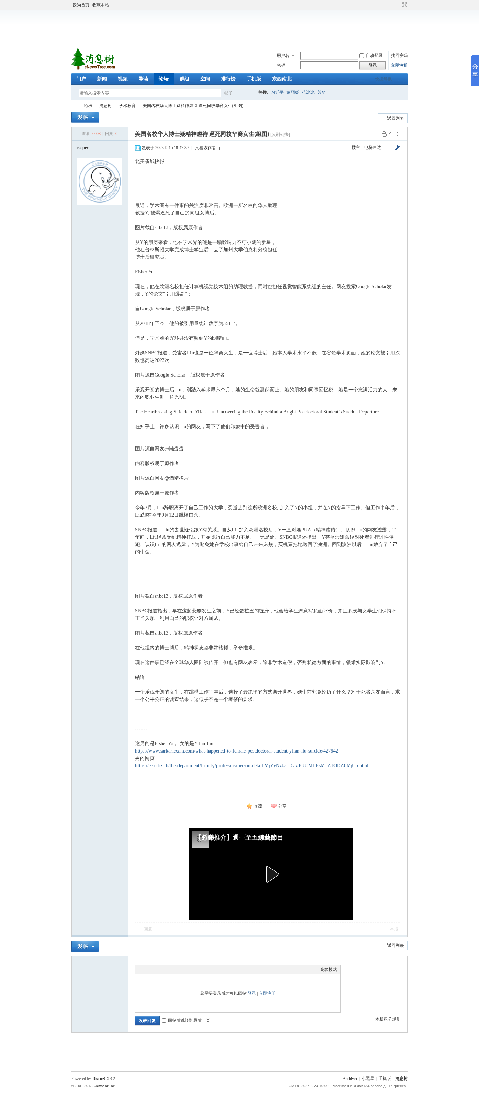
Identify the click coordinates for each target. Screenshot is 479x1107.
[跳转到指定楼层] (397, 147)
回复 (148, 929)
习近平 (277, 92)
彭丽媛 (292, 92)
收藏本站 (100, 4)
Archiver (350, 1078)
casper (82, 147)
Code (182, 969)
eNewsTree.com (74, 106)
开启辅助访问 (398, 5)
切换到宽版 (404, 5)
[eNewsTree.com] (93, 68)
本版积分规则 (387, 1019)
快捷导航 (383, 79)
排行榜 (228, 78)
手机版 (254, 78)
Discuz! (99, 1078)
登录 (252, 993)
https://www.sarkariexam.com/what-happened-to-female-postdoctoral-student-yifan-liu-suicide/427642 (236, 751)
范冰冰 (308, 92)
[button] (271, 874)
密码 (281, 65)
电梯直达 (372, 147)
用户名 (283, 55)
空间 (205, 78)
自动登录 (374, 55)
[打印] (384, 133)
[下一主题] (397, 133)
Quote (173, 969)
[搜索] (249, 93)
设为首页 (81, 4)
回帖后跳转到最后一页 (189, 1020)
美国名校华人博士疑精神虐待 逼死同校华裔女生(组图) (193, 105)
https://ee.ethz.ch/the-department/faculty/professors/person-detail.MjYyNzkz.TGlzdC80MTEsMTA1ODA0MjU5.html (252, 765)
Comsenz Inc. (105, 1086)
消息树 (105, 105)
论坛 (164, 78)
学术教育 (127, 105)
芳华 (321, 92)
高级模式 (328, 969)
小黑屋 (368, 1078)
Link (165, 969)
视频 (123, 78)
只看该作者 (205, 147)
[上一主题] (391, 133)
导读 (143, 78)
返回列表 (395, 118)
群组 (184, 78)
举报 (394, 929)
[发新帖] (85, 117)
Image (156, 969)
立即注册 (399, 65)
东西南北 (282, 78)
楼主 (356, 147)
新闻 (102, 78)
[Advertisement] (241, 28)
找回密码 (399, 55)
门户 (81, 78)
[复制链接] (280, 134)
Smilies (191, 969)
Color (147, 969)
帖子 (228, 93)
